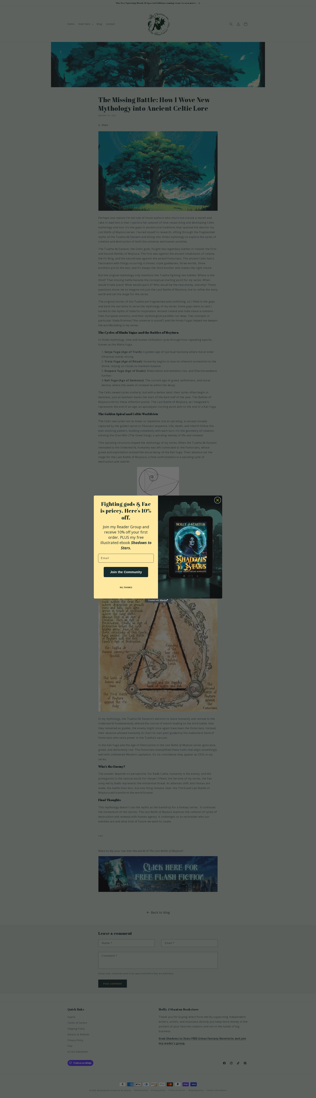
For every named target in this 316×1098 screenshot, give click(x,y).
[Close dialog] (218, 500)
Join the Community (126, 572)
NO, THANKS (126, 587)
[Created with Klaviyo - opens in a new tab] (158, 600)
